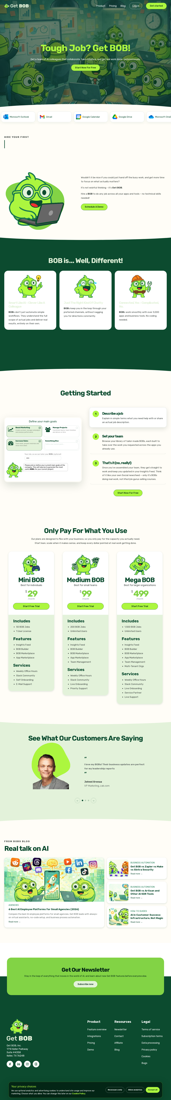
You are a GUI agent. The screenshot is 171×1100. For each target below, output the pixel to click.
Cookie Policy (78, 1093)
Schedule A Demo (94, 207)
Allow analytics (135, 1090)
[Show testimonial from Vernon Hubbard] (88, 800)
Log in (135, 5)
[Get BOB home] (17, 6)
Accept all (152, 1090)
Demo (90, 1049)
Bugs (144, 1063)
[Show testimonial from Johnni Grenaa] (82, 800)
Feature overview (96, 1029)
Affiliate (118, 1042)
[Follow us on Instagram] (27, 1064)
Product (100, 5)
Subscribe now (86, 984)
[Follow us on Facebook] (10, 1064)
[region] (85, 117)
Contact (119, 1036)
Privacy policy (149, 1049)
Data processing (150, 1042)
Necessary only (115, 1090)
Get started (156, 6)
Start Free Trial (31, 606)
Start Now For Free (85, 67)
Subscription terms (152, 1036)
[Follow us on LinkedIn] (18, 1064)
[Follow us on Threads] (36, 1064)
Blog (123, 5)
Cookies (145, 1056)
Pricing (113, 5)
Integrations (94, 1036)
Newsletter (120, 1029)
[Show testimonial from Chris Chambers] (85, 800)
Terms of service (150, 1029)
